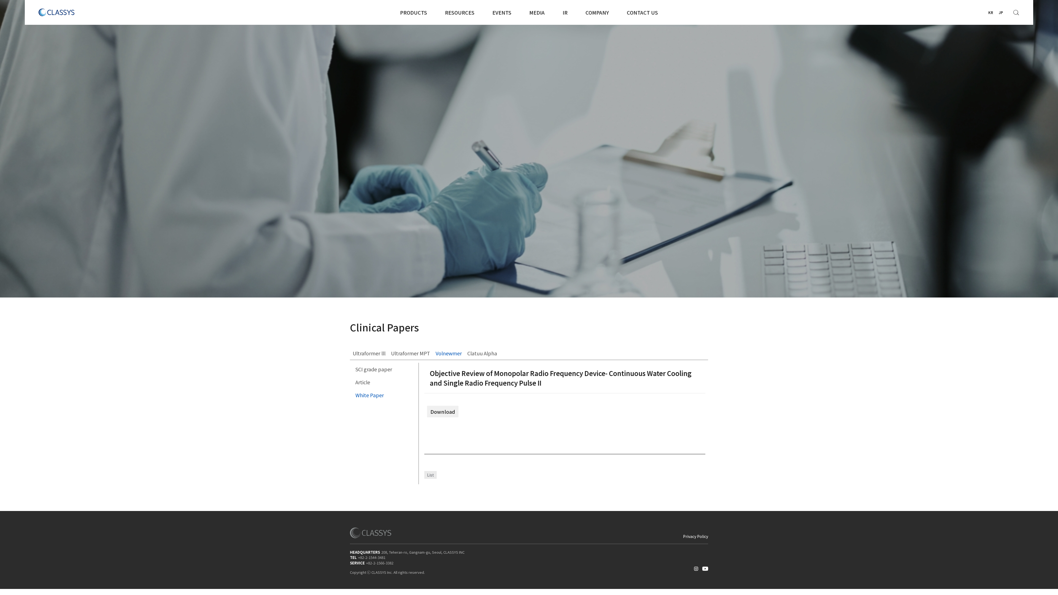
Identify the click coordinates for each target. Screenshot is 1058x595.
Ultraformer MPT (410, 353)
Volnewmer (449, 353)
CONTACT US (642, 12)
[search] (1016, 11)
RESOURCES (459, 12)
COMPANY (597, 12)
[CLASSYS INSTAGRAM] (696, 567)
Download (442, 411)
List (430, 475)
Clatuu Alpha (482, 353)
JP (1001, 12)
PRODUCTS (413, 12)
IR (565, 12)
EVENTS (501, 12)
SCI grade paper (373, 369)
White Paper (369, 395)
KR (990, 12)
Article (362, 382)
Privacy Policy (695, 536)
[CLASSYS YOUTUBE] (705, 567)
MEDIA (537, 12)
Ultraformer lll (369, 353)
